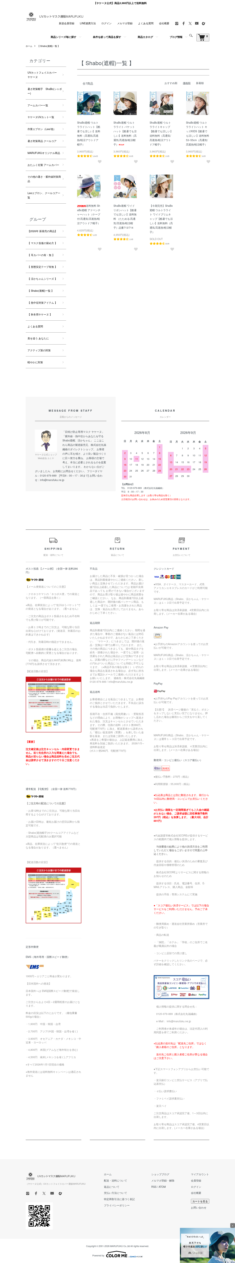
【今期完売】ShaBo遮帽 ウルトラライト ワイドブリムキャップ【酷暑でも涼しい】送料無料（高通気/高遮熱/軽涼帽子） (161, 219)
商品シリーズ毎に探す (63, 37)
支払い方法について (115, 1193)
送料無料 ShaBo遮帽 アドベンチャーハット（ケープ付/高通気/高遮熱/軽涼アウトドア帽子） (88, 214)
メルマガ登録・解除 (162, 1180)
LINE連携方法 (88, 23)
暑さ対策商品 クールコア (42, 141)
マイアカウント (200, 1174)
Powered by (98, 1255)
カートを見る (200, 1201)
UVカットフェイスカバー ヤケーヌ (45, 75)
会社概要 (164, 23)
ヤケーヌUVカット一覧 (41, 117)
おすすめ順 (170, 83)
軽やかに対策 (35, 362)
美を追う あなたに (38, 338)
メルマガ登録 (125, 23)
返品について (111, 1187)
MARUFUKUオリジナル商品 (44, 153)
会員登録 (196, 1180)
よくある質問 (145, 23)
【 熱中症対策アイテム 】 (42, 302)
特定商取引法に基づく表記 (119, 1199)
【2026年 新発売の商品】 (42, 231)
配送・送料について (115, 1180)
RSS (153, 1187)
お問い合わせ (198, 1207)
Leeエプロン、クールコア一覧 (44, 195)
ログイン (106, 23)
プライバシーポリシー (117, 1205)
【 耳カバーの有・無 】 (41, 255)
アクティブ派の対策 (39, 350)
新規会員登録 (66, 23)
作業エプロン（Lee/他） (43, 129)
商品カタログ (145, 37)
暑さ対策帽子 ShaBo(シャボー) (45, 91)
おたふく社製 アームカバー (43, 165)
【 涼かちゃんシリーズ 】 (42, 278)
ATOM (162, 1187)
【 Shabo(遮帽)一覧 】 (48, 45)
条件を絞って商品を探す (107, 37)
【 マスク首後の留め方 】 (42, 243)
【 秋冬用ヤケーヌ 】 (40, 314)
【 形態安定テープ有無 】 (42, 267)
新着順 (200, 83)
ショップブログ (160, 1174)
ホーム (29, 45)
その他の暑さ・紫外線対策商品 (44, 179)
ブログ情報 (176, 37)
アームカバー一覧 (38, 105)
